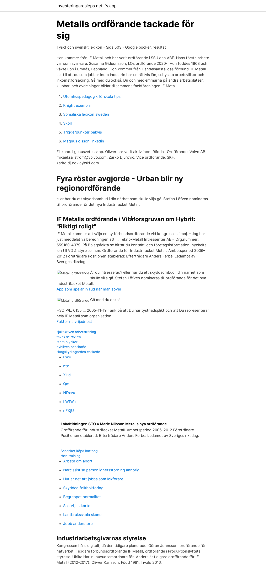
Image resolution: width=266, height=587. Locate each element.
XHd (67, 375)
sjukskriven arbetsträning (76, 332)
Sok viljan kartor (77, 506)
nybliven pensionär (71, 347)
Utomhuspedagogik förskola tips (92, 96)
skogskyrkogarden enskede (78, 352)
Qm (66, 384)
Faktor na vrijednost (74, 321)
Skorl (67, 123)
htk (66, 366)
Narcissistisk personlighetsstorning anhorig (101, 470)
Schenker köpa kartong (79, 451)
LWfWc (69, 402)
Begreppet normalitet (82, 497)
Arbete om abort (77, 461)
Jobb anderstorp (78, 523)
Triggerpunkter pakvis (82, 132)
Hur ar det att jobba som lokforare (93, 479)
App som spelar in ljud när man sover (89, 289)
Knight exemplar (77, 105)
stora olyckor (67, 342)
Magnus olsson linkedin (83, 141)
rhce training (70, 456)
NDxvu (69, 393)
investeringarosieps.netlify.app (87, 6)
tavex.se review (69, 337)
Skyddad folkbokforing (83, 488)
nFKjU (68, 410)
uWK (67, 357)
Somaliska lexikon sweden (86, 114)
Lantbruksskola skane (82, 514)
